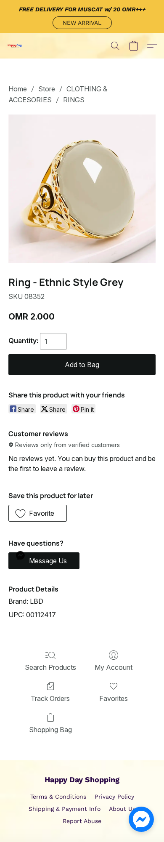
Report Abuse (82, 821)
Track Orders (50, 698)
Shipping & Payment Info (65, 808)
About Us (122, 808)
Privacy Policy (114, 796)
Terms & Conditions (58, 796)
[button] (82, 22)
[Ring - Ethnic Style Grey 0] (82, 189)
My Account (113, 667)
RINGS (74, 100)
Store (46, 89)
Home (17, 89)
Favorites (113, 698)
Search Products (50, 667)
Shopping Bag (50, 729)
